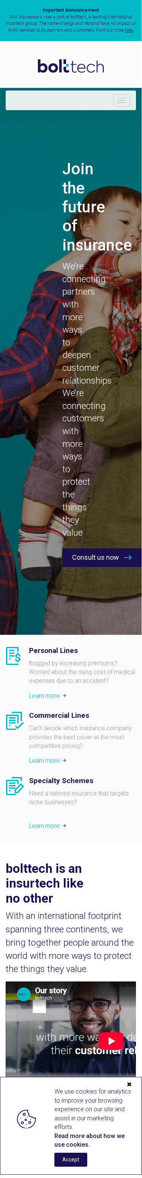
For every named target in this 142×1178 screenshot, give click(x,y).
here (129, 30)
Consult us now (95, 557)
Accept (70, 1159)
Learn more (44, 695)
